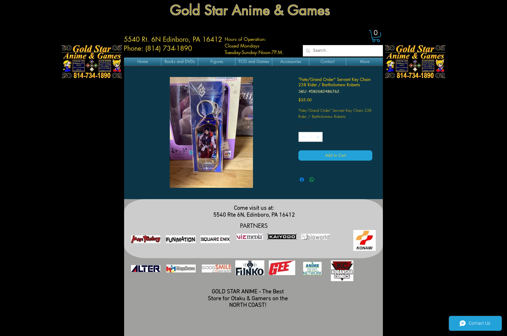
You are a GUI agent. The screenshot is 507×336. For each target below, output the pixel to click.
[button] (376, 36)
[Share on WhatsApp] (312, 179)
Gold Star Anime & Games (250, 10)
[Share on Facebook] (302, 179)
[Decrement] (302, 137)
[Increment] (318, 137)
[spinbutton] (310, 137)
